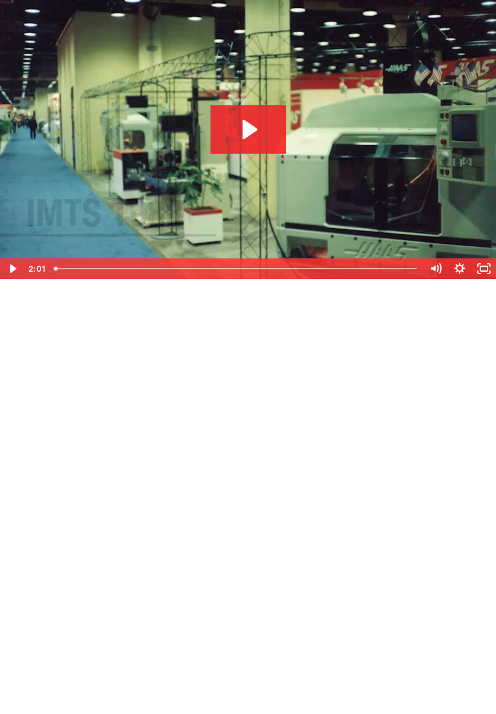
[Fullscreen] (484, 268)
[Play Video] (12, 268)
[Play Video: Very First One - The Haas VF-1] (248, 129)
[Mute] (435, 268)
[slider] (236, 268)
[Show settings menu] (460, 268)
